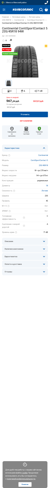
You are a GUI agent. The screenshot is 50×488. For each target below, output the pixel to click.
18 (47, 186)
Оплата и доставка (13, 264)
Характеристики (12, 148)
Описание (9, 241)
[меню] (4, 9)
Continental (43, 155)
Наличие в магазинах (14, 249)
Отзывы (8, 272)
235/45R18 (43, 165)
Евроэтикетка (11, 257)
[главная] (23, 9)
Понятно (25, 484)
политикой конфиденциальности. (21, 479)
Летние (45, 191)
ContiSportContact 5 (39, 160)
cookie (25, 473)
